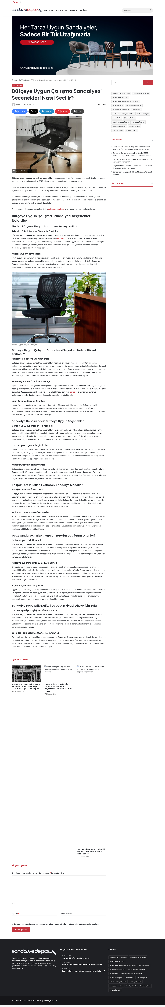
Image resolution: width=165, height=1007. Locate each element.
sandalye (74, 392)
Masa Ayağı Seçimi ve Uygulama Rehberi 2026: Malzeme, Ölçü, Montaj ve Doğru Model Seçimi (26, 686)
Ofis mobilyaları (129, 118)
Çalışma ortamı (118, 130)
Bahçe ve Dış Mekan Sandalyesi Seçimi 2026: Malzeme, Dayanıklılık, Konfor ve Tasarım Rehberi (58, 687)
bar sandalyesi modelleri (121, 110)
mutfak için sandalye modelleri (123, 114)
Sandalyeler (26, 80)
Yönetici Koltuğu (134, 126)
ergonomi (61, 238)
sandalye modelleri (119, 126)
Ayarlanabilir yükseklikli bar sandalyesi (126, 101)
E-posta (15, 914)
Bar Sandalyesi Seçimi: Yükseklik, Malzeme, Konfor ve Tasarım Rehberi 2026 (91, 851)
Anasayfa (48, 10)
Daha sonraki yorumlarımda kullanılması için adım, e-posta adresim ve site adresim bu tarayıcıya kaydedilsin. (56, 924)
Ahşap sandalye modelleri (121, 93)
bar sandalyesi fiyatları (133, 105)
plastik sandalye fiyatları (121, 122)
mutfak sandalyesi (143, 114)
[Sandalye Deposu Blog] (27, 10)
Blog (72, 10)
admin (18, 105)
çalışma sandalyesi (56, 209)
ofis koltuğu (117, 118)
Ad (13, 903)
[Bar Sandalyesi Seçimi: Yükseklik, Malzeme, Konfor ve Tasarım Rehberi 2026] (91, 756)
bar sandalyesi (118, 105)
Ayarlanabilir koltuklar (120, 97)
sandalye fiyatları (138, 122)
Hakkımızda (61, 10)
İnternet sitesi (66, 914)
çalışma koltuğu (131, 130)
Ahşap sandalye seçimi (141, 93)
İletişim (83, 10)
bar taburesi (136, 110)
